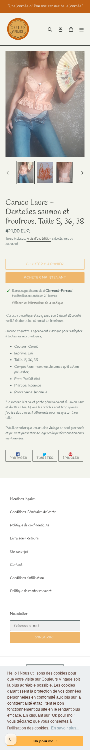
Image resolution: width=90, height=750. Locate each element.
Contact (16, 564)
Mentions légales (23, 499)
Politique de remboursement (31, 591)
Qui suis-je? (19, 551)
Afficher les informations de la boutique (37, 303)
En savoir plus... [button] (65, 728)
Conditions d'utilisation (27, 578)
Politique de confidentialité (29, 525)
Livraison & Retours (24, 538)
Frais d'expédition (38, 238)
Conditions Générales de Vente (33, 512)
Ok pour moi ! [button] (45, 741)
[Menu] (81, 29)
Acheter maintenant (45, 277)
